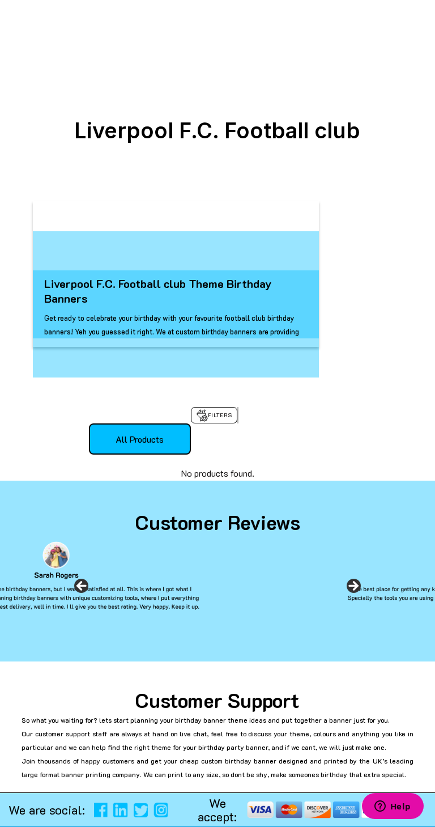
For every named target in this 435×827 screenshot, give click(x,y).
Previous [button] (81, 589)
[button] (13, 804)
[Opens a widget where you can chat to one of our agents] (392, 807)
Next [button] (353, 589)
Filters (220, 415)
